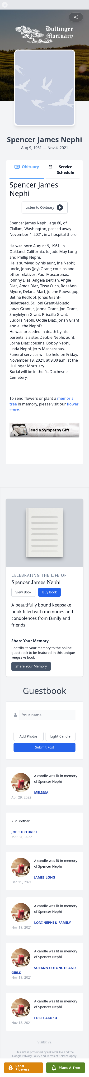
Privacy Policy (31, 1056)
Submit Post (44, 747)
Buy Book (49, 592)
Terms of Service (58, 1056)
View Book (23, 592)
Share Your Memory (31, 666)
